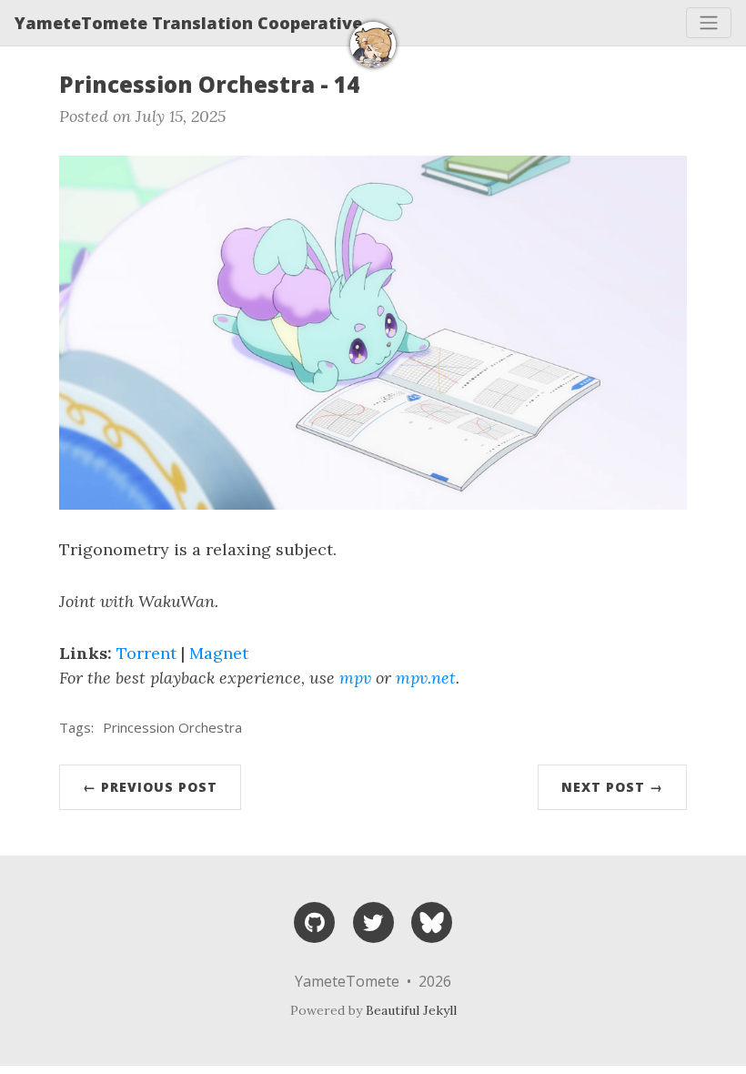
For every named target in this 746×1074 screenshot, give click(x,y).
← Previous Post (150, 786)
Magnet (218, 653)
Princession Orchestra (172, 727)
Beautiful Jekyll (411, 1010)
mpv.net (426, 677)
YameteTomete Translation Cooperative (188, 23)
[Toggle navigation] (708, 22)
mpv (355, 677)
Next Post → (612, 786)
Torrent (146, 653)
